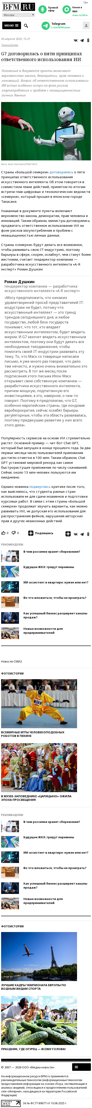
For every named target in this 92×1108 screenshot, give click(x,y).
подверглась (39, 486)
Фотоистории (12, 673)
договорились (61, 172)
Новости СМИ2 (11, 661)
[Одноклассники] (88, 40)
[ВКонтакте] (75, 40)
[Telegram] (82, 40)
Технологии (9, 45)
